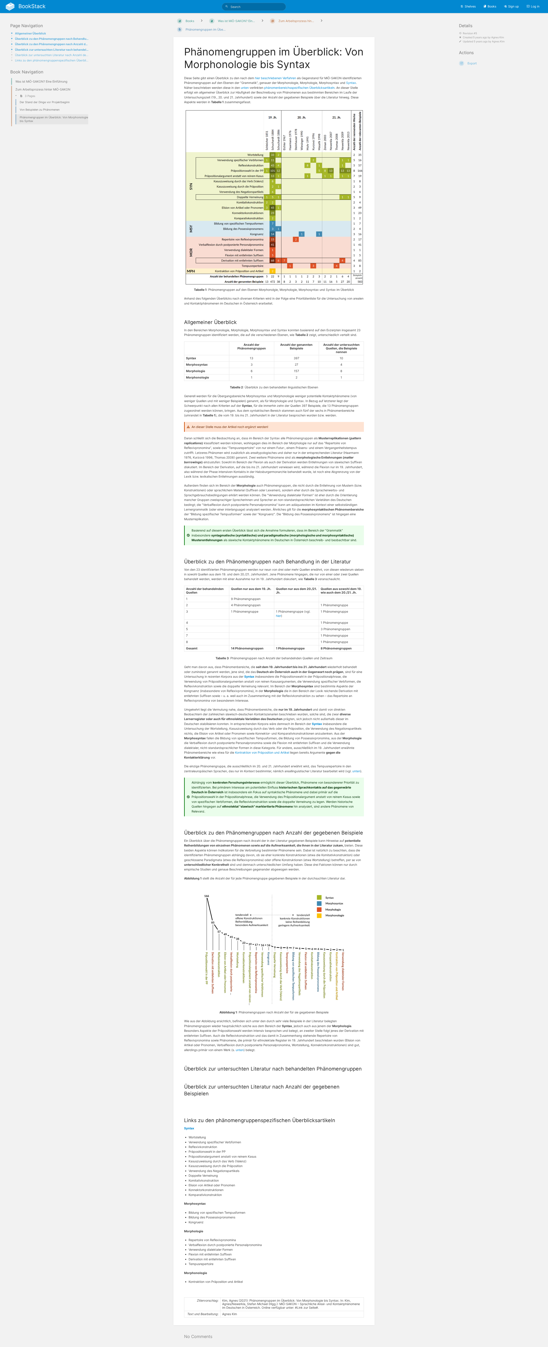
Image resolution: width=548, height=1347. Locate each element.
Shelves (470, 6)
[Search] (227, 6)
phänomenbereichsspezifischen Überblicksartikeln (299, 87)
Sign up (513, 6)
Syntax (351, 83)
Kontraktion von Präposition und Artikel (262, 752)
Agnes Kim (497, 37)
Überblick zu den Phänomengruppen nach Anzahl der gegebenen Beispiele (52, 44)
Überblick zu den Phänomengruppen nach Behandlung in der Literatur (52, 38)
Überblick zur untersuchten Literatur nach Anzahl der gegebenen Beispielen (52, 55)
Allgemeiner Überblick (30, 33)
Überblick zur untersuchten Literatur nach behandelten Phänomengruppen (52, 49)
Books (492, 6)
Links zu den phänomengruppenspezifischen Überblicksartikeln (52, 60)
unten (245, 87)
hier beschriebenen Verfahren (275, 78)
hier (278, 616)
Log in (535, 6)
